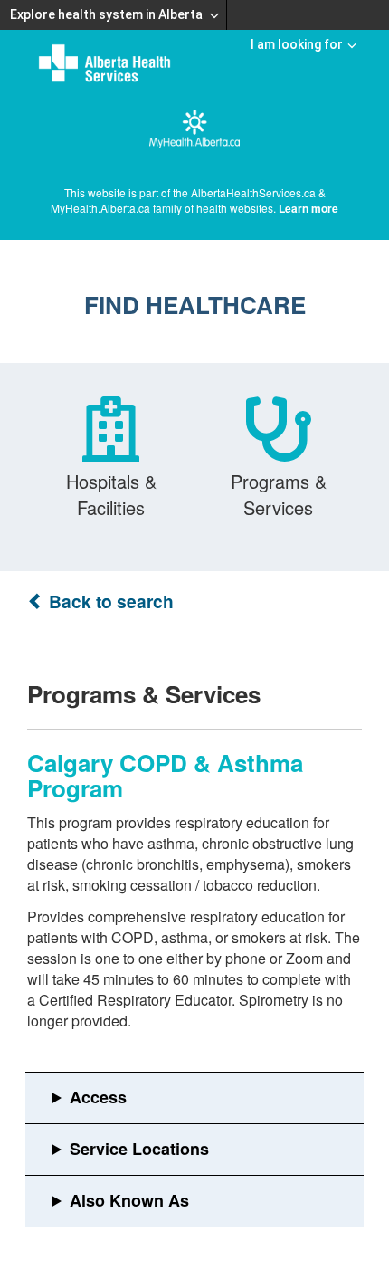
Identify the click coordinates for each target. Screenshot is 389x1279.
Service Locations (139, 1148)
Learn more (308, 208)
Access (98, 1097)
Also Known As (129, 1200)
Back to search (109, 601)
